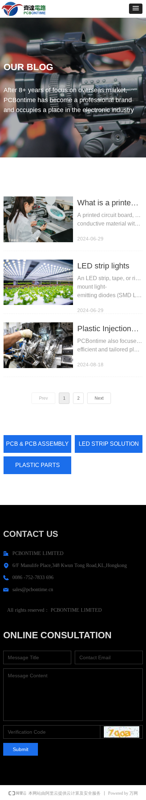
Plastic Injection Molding (104, 329)
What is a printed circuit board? (106, 203)
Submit (20, 749)
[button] (135, 9)
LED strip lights (103, 265)
